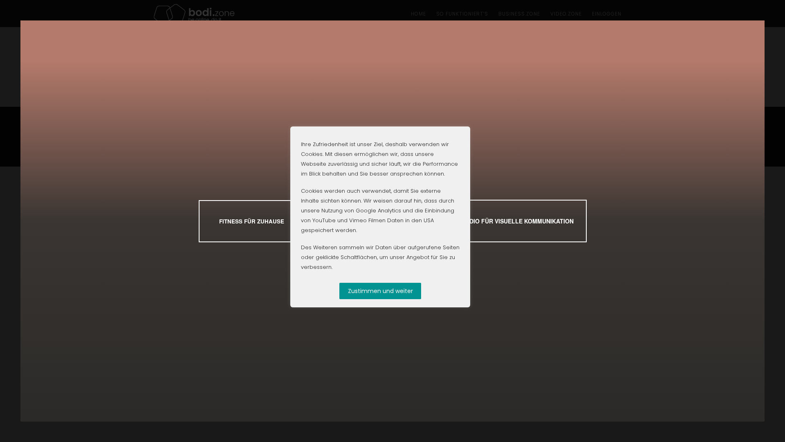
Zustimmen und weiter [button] (380, 291)
